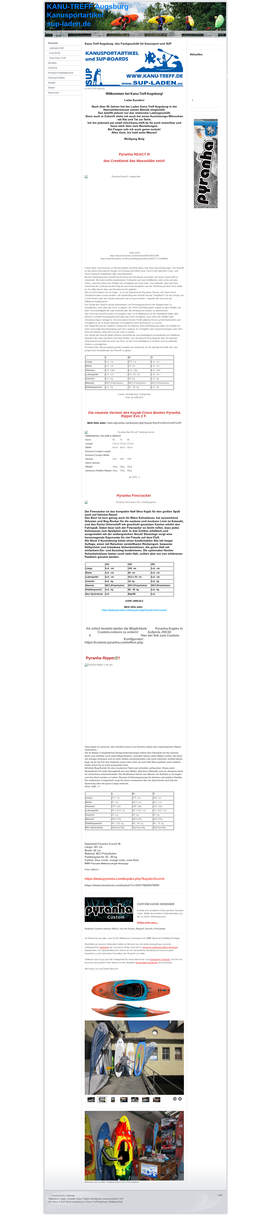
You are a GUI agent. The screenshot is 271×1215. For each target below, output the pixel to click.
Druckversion (58, 1195)
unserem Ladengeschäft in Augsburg (160, 947)
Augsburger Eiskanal (160, 959)
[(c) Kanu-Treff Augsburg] (134, 67)
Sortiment (104, 947)
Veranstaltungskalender (146, 962)
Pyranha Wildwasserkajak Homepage (110, 863)
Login (220, 1195)
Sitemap (71, 1195)
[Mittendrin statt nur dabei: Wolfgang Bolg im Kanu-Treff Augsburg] (134, 1145)
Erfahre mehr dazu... (147, 922)
